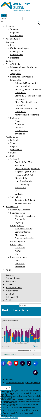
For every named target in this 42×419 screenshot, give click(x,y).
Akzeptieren (4, 414)
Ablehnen (13, 414)
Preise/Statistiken (14, 287)
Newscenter (11, 281)
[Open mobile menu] (2, 21)
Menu (4, 15)
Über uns (10, 274)
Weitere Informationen (9, 417)
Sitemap (9, 379)
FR (39, 24)
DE (39, 21)
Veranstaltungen (13, 277)
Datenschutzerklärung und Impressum (23, 382)
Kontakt (9, 284)
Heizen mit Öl (12, 296)
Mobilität (10, 293)
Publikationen (12, 290)
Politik (8, 300)
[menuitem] (10, 26)
